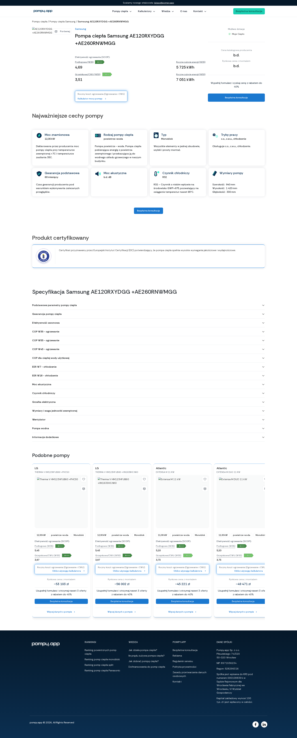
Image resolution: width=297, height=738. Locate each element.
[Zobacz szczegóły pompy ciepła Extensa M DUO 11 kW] (243, 501)
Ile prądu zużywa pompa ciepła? (147, 655)
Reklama (177, 655)
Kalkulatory (145, 11)
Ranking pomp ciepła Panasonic (102, 670)
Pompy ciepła (120, 11)
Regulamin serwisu (183, 661)
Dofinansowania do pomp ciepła (147, 666)
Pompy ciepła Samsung (62, 21)
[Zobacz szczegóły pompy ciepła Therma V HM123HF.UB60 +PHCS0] (61, 501)
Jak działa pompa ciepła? (143, 650)
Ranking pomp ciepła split (99, 665)
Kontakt (198, 11)
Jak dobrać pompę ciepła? (144, 661)
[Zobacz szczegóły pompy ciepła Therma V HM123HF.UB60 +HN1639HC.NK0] (122, 501)
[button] (148, 305)
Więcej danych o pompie (59, 611)
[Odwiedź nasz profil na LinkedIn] (264, 724)
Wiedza (165, 11)
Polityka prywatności (184, 666)
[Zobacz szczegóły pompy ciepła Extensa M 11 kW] (182, 501)
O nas (183, 11)
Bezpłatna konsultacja (249, 11)
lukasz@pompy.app (164, 2)
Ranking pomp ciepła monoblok (102, 659)
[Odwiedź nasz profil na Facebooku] (255, 724)
